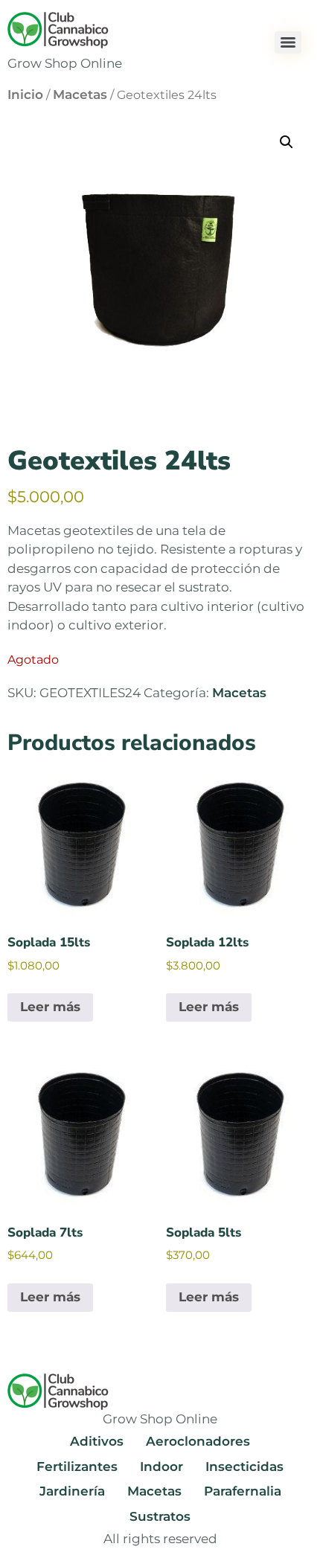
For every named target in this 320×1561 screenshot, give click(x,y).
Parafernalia (242, 1491)
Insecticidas (244, 1466)
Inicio (25, 94)
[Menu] (288, 42)
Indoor (161, 1466)
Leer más (50, 1006)
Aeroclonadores (198, 1441)
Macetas (80, 94)
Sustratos (160, 1516)
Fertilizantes (77, 1466)
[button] (286, 142)
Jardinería (72, 1491)
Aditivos (97, 1441)
